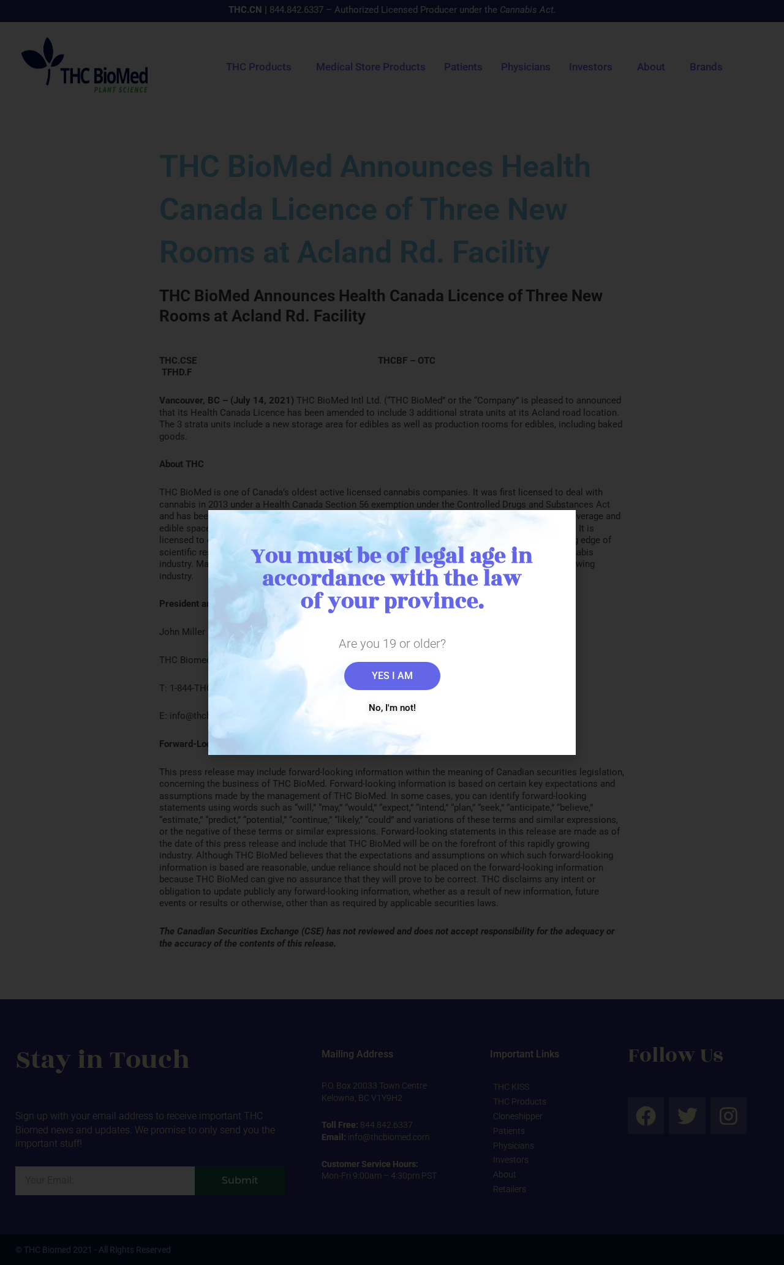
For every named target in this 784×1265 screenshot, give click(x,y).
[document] (392, 632)
